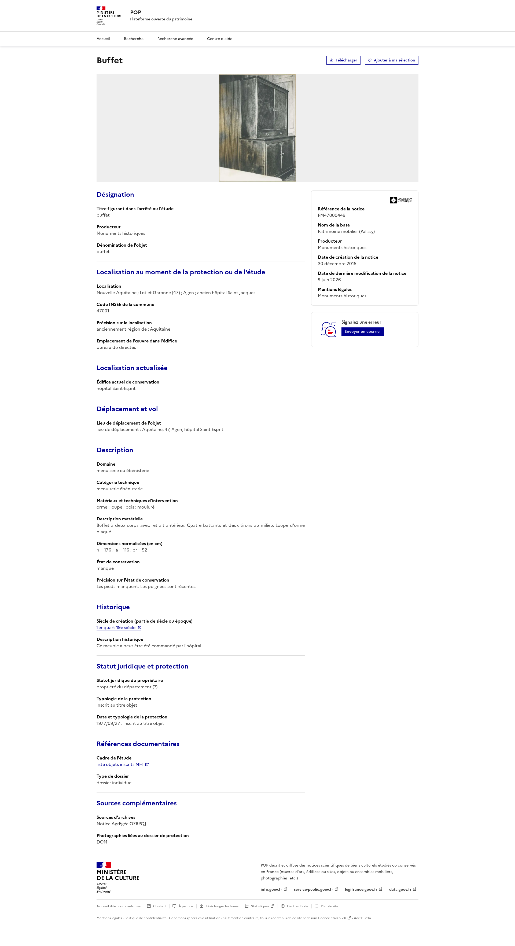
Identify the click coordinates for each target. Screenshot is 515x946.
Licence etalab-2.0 (332, 918)
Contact (159, 906)
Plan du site (329, 906)
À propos (186, 906)
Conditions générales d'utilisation (194, 918)
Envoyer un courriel (363, 331)
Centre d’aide (297, 906)
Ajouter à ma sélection (394, 60)
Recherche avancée (175, 39)
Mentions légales (109, 918)
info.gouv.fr (271, 889)
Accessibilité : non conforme (119, 906)
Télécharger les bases (222, 906)
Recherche (134, 39)
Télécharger (346, 60)
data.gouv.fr (400, 889)
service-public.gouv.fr (313, 889)
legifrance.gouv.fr (361, 889)
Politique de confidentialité (145, 918)
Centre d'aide (219, 39)
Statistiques (260, 906)
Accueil (103, 39)
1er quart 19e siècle (116, 627)
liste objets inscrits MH (120, 764)
